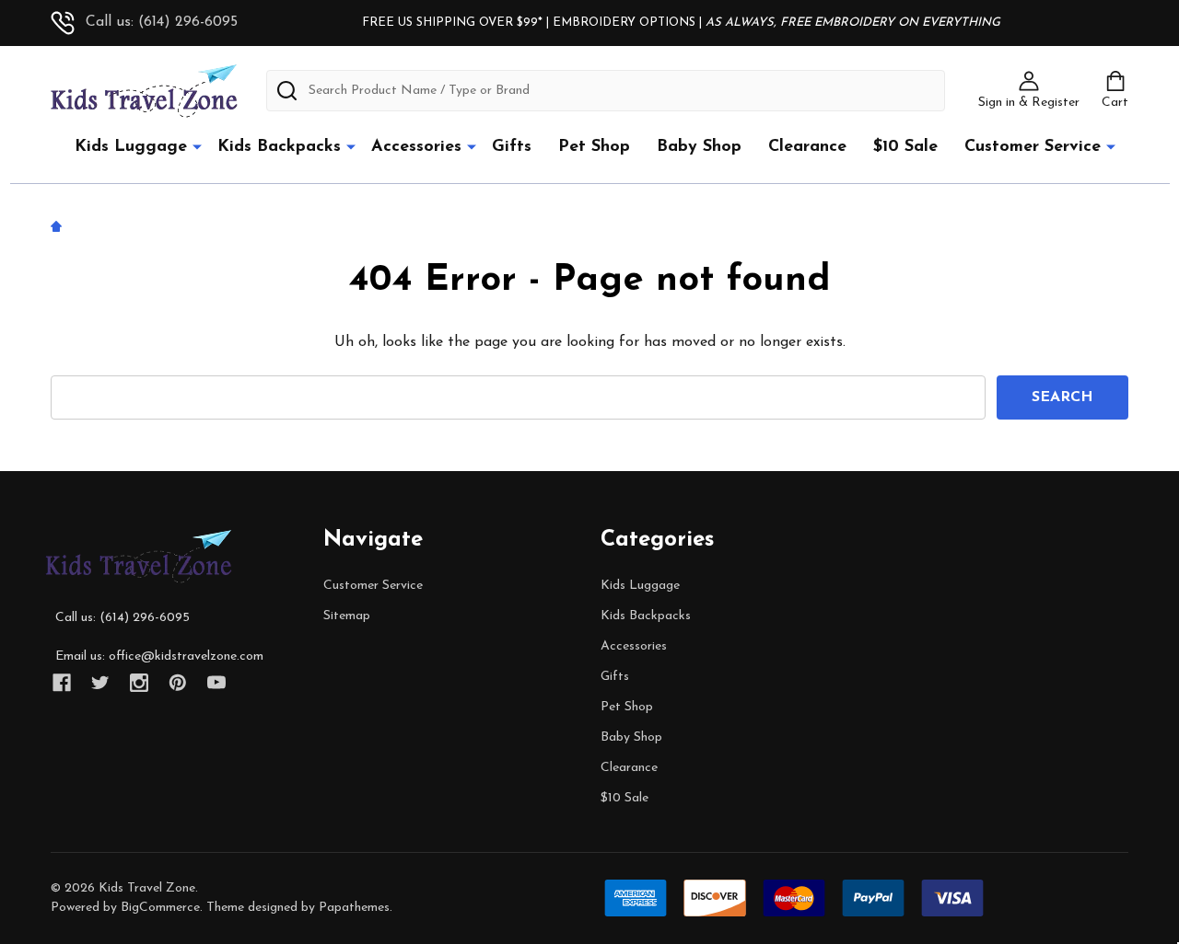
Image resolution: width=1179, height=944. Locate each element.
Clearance (807, 147)
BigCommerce (160, 908)
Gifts (511, 147)
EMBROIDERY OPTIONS (624, 23)
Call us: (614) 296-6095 (162, 22)
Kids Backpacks (279, 147)
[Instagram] (139, 682)
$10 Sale (905, 147)
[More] (197, 146)
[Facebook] (61, 682)
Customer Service (1032, 147)
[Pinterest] (177, 682)
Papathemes (354, 908)
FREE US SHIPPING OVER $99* (454, 23)
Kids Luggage (131, 147)
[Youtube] (216, 682)
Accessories (416, 147)
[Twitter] (100, 682)
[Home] (59, 225)
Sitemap (346, 616)
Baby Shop (699, 147)
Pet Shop (594, 147)
